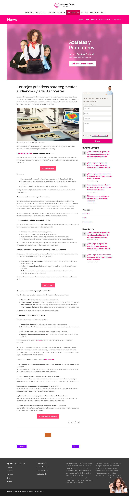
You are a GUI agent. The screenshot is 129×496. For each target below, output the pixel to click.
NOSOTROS (29, 12)
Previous (22, 446)
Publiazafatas (49, 359)
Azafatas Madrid (42, 463)
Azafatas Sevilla (41, 474)
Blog (8, 478)
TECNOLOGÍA (40, 12)
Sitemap (9, 481)
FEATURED (85, 213)
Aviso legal (10, 491)
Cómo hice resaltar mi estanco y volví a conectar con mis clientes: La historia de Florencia (99, 187)
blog (87, 19)
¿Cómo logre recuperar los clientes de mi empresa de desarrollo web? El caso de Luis (98, 165)
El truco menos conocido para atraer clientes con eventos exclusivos (98, 198)
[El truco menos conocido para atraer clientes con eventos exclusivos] (84, 197)
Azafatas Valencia (42, 470)
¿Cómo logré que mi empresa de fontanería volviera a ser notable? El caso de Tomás (99, 176)
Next (75, 446)
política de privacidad (100, 136)
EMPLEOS (84, 12)
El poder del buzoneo (24, 153)
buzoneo (39, 340)
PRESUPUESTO (73, 12)
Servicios (10, 467)
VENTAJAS (51, 12)
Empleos (10, 474)
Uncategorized (87, 222)
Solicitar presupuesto (83, 64)
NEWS (103, 12)
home (81, 19)
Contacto (10, 471)
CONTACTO (94, 12)
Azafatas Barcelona (43, 467)
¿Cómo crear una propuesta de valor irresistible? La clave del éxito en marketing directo (98, 154)
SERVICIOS (61, 12)
